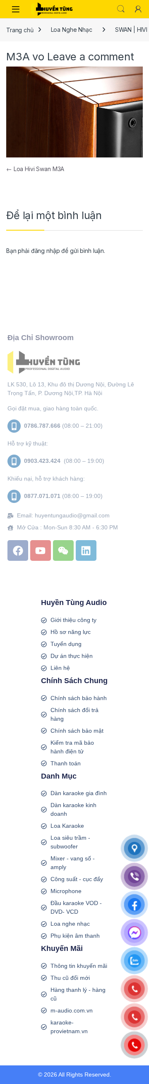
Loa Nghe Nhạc (71, 29)
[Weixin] (63, 550)
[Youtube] (40, 550)
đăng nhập (45, 250)
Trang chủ (20, 29)
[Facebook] (17, 550)
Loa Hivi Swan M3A (35, 168)
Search (120, 9)
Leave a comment (90, 56)
